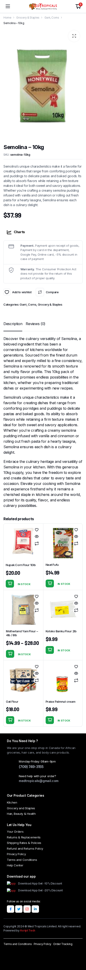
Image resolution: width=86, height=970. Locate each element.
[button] (74, 36)
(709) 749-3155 (31, 766)
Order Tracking (62, 944)
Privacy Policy (16, 854)
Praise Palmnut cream (60, 701)
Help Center (15, 865)
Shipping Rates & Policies (24, 843)
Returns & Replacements (24, 837)
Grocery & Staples (27, 17)
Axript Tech (27, 930)
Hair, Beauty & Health (21, 813)
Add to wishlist (6, 292)
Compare (52, 292)
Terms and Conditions (22, 860)
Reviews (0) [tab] (35, 323)
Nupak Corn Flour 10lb (21, 565)
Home (7, 17)
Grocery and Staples (21, 808)
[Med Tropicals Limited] (43, 6)
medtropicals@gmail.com (38, 781)
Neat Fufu (52, 565)
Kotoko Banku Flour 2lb (61, 631)
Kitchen (12, 802)
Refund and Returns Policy (25, 848)
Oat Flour (12, 701)
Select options (10, 654)
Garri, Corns (51, 17)
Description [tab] (12, 323)
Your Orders (15, 831)
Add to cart (10, 584)
